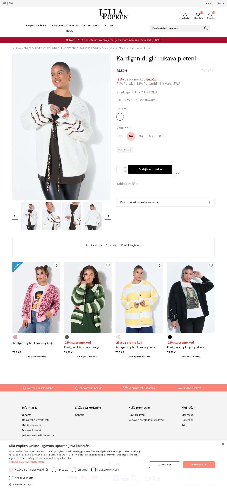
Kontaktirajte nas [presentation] (131, 245)
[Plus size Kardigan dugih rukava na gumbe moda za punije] (139, 297)
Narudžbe (187, 420)
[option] (30, 216)
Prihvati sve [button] (199, 464)
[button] (76, 461)
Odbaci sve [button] (164, 464)
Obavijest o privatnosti (35, 420)
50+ (141, 136)
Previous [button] (15, 216)
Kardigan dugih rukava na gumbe (135, 347)
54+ (150, 136)
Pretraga (206, 28)
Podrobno (67, 458)
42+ (121, 136)
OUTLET (108, 25)
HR (4, 3)
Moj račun (186, 18)
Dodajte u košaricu (150, 169)
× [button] (223, 444)
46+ (131, 136)
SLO (11, 3)
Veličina (123, 128)
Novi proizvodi (136, 414)
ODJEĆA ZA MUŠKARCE (64, 25)
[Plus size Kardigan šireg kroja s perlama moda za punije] (191, 297)
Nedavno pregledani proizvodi (146, 420)
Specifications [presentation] (93, 245)
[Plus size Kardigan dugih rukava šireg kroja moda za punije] (36, 297)
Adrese (186, 425)
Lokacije (220, 3)
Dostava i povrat (31, 430)
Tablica (122, 184)
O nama (26, 414)
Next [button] (107, 216)
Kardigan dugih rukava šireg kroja (32, 343)
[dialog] (113, 464)
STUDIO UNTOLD (144, 92)
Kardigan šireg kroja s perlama (185, 347)
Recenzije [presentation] (111, 245)
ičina (135, 184)
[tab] (93, 245)
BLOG (69, 30)
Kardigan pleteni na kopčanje (81, 347)
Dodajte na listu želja (177, 173)
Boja (120, 109)
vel (129, 184)
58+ (160, 136)
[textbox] (177, 28)
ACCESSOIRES (91, 25)
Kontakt (209, 3)
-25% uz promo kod (77, 342)
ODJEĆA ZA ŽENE (36, 25)
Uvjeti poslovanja (32, 425)
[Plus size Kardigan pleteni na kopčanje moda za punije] (88, 297)
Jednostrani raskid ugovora (38, 435)
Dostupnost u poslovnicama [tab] (139, 202)
